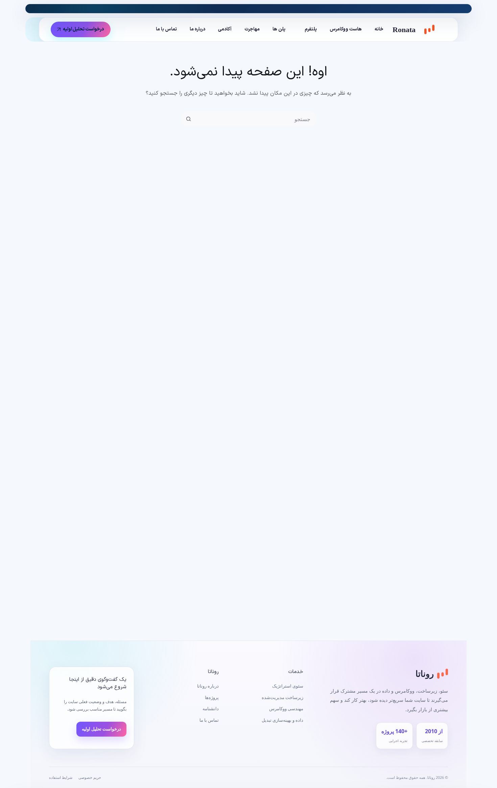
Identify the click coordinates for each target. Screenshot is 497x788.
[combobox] (255, 118)
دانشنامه (211, 708)
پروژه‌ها (212, 697)
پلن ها (279, 29)
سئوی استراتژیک (287, 686)
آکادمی (225, 29)
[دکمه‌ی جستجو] (188, 119)
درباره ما (197, 29)
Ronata (404, 29)
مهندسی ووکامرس (286, 708)
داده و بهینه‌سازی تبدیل (282, 720)
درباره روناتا (208, 686)
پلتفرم (311, 29)
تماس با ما (166, 29)
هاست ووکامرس (346, 29)
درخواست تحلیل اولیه (83, 29)
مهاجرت (252, 29)
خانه (379, 29)
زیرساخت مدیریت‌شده (282, 697)
